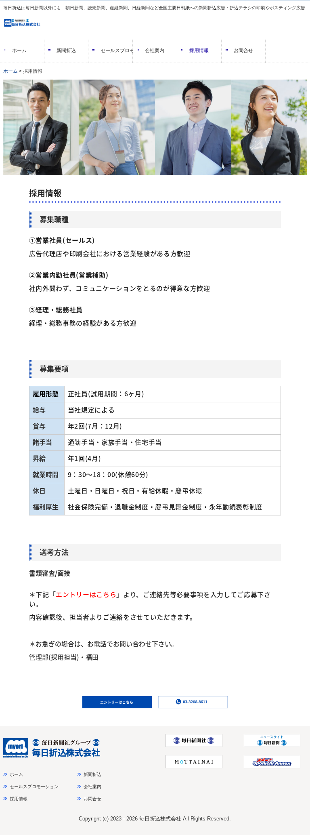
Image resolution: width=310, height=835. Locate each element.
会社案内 (154, 50)
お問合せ (243, 50)
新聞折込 (66, 50)
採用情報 (199, 50)
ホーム (19, 50)
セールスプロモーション (117, 50)
